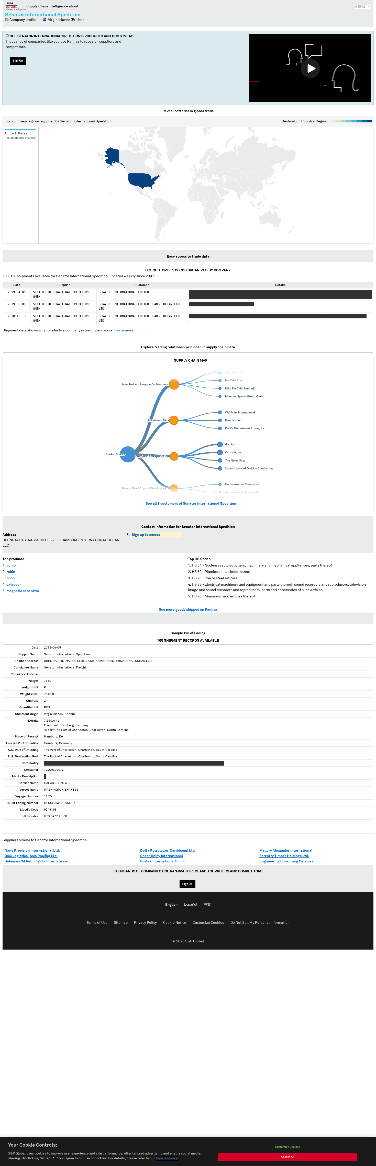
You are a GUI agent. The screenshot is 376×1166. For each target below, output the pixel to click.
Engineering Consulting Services (286, 861)
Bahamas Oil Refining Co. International (36, 861)
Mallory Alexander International (285, 850)
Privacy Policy (145, 923)
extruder (13, 584)
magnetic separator (22, 591)
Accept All (287, 1157)
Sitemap (121, 923)
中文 (207, 904)
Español (190, 904)
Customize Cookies (208, 923)
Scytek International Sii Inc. (163, 861)
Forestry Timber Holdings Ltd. (284, 856)
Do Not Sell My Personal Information (260, 923)
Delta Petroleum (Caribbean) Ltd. (168, 850)
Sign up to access (146, 535)
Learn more (124, 330)
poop (10, 578)
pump (11, 565)
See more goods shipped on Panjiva (188, 609)
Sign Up (18, 60)
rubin (10, 572)
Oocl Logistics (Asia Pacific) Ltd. (31, 856)
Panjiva (15, 6)
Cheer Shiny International (161, 856)
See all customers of (191, 503)
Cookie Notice (174, 923)
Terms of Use (97, 923)
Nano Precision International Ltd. (32, 850)
